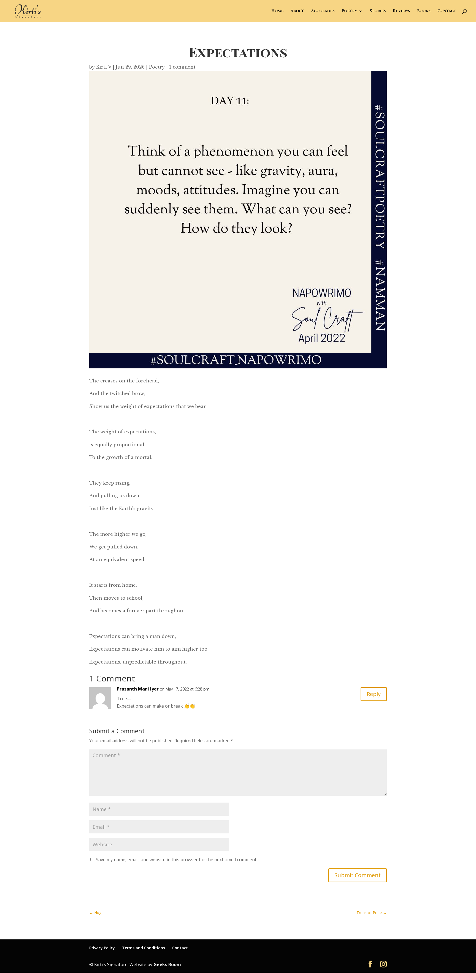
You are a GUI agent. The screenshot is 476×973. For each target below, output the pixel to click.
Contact (446, 11)
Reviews (401, 11)
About (297, 11)
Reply (374, 694)
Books (423, 11)
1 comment (182, 67)
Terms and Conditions (143, 947)
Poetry (349, 11)
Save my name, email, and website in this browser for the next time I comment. (176, 860)
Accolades (322, 11)
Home (277, 11)
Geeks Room (167, 964)
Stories (378, 11)
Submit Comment (357, 875)
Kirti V (103, 67)
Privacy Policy (102, 947)
